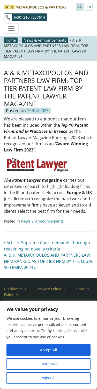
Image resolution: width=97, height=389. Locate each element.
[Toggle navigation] (11, 28)
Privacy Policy (49, 288)
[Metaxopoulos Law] (35, 6)
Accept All (48, 349)
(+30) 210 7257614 (29, 17)
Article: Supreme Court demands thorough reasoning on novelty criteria (47, 246)
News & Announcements (45, 40)
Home (11, 40)
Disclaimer (13, 288)
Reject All (49, 377)
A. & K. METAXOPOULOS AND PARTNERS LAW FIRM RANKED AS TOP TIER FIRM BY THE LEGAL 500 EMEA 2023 (48, 261)
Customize (49, 363)
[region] (48, 345)
